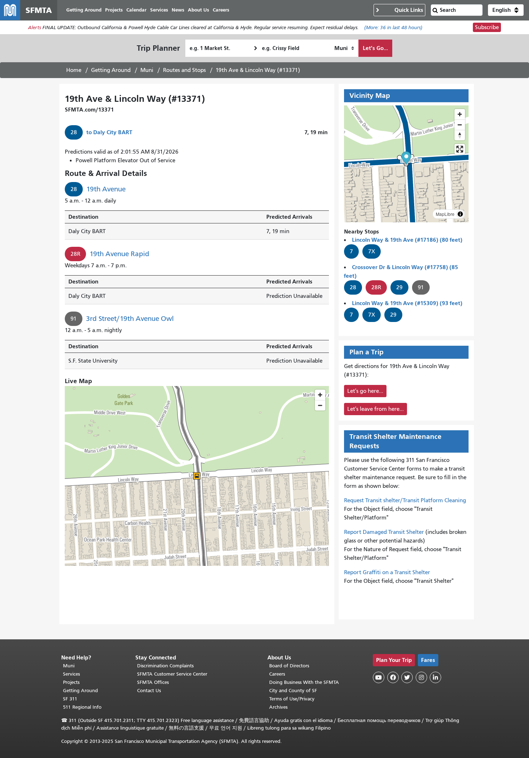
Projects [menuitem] (114, 10)
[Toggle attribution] (460, 214)
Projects (71, 682)
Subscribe (487, 27)
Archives (278, 707)
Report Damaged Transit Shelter (384, 532)
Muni (146, 70)
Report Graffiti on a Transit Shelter (387, 572)
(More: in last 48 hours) (393, 27)
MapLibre (445, 214)
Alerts (34, 27)
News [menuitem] (178, 10)
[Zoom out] (460, 124)
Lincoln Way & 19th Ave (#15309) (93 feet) (407, 303)
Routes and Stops (184, 70)
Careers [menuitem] (221, 10)
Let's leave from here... (375, 409)
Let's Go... (375, 48)
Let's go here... (365, 391)
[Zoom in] (460, 114)
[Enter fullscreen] (460, 149)
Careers (277, 674)
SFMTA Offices (153, 682)
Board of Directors (289, 666)
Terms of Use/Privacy (292, 699)
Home (73, 70)
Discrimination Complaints (165, 666)
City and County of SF (293, 690)
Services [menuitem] (159, 10)
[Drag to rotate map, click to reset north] (460, 135)
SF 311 (70, 699)
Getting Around (111, 70)
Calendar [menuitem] (136, 10)
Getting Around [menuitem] (83, 10)
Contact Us (149, 690)
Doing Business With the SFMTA (304, 682)
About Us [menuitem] (198, 10)
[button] (506, 10)
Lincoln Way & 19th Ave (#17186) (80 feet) (407, 239)
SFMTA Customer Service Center (172, 674)
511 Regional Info (82, 707)
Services (71, 674)
